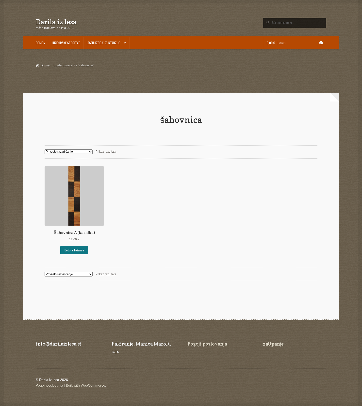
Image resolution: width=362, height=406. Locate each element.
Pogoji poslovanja (207, 344)
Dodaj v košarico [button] (74, 250)
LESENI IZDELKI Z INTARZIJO (103, 42)
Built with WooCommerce (85, 385)
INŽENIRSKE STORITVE (66, 42)
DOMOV (40, 42)
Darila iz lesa (56, 22)
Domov (45, 65)
